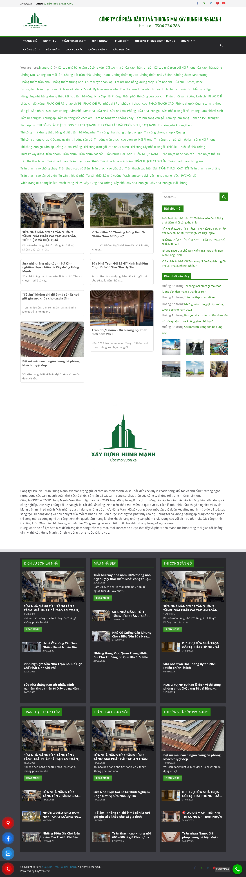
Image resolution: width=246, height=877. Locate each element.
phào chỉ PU (111, 104)
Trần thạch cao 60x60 (84, 161)
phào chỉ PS (74, 104)
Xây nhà (119, 183)
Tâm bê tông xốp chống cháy (113, 118)
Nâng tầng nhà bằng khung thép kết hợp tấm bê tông (57, 96)
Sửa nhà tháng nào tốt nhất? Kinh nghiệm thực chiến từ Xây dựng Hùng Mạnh (50, 267)
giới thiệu (49, 40)
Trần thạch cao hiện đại (141, 168)
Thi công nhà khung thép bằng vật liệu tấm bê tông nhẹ (58, 132)
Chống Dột (30, 49)
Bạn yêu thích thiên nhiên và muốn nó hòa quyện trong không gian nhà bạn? (195, 318)
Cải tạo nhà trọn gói (138, 68)
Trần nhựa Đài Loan (118, 154)
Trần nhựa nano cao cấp (177, 154)
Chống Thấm (96, 49)
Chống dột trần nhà (77, 75)
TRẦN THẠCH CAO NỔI (174, 168)
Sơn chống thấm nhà (67, 111)
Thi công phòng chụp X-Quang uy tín (45, 140)
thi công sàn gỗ (81, 140)
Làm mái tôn (121, 49)
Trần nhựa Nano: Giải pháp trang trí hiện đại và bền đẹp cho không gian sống (201, 835)
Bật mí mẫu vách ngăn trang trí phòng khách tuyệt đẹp (51, 363)
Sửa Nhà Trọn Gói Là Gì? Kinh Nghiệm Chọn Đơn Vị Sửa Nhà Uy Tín (120, 265)
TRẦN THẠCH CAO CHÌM (151, 161)
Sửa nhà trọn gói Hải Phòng (181, 111)
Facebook (147, 89)
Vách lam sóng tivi (135, 176)
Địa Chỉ (125, 89)
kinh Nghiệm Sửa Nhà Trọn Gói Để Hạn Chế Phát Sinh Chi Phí (53, 666)
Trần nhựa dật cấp (91, 154)
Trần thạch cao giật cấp (107, 168)
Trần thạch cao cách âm (116, 161)
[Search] (221, 45)
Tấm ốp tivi (28, 125)
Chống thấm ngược (125, 75)
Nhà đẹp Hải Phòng (107, 96)
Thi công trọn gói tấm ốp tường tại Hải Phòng (51, 147)
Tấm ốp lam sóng (177, 118)
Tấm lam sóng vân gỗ (149, 118)
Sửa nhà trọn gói (149, 111)
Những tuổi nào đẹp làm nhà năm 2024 (62, 3)
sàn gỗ (25, 111)
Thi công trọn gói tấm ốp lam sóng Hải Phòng (185, 140)
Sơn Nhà (186, 40)
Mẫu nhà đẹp (202, 89)
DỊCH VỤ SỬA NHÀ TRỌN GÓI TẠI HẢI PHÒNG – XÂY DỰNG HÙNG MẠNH (201, 645)
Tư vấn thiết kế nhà (71, 176)
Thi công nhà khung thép (175, 125)
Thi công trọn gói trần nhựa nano (106, 147)
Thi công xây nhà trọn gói (148, 147)
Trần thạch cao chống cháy (39, 168)
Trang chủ (30, 40)
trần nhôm (53, 154)
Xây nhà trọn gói (137, 183)
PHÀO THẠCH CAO (161, 104)
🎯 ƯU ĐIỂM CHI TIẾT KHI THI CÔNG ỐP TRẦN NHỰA (202, 814)
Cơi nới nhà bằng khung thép (134, 82)
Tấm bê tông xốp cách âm (75, 118)
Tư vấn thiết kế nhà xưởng (104, 176)
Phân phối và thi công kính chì (186, 96)
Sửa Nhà (51, 49)
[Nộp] (224, 197)
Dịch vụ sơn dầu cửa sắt (75, 89)
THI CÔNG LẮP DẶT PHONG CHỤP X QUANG (66, 125)
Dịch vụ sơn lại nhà (105, 89)
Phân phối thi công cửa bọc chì (143, 96)
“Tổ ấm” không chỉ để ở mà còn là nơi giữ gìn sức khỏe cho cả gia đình (50, 297)
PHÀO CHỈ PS (55, 104)
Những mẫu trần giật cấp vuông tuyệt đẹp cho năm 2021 (192, 307)
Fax (158, 89)
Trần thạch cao (73, 40)
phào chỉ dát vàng (33, 104)
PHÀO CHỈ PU (92, 104)
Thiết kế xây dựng (32, 154)
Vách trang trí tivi (70, 183)
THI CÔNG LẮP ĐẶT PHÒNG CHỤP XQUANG (127, 125)
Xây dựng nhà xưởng (98, 183)
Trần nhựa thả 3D (208, 154)
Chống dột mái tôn (49, 75)
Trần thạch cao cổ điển (74, 168)
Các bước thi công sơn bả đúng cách (192, 329)
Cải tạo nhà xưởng (209, 68)
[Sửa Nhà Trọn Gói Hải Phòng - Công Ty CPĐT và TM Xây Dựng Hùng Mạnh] (38, 21)
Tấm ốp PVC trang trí (205, 118)
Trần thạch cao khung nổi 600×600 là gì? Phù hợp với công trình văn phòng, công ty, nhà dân (132, 835)
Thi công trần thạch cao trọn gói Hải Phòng (123, 140)
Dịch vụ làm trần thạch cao (39, 89)
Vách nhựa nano (161, 176)
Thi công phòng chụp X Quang (155, 40)
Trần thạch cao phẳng (205, 168)
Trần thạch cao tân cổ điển (39, 176)
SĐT (49, 111)
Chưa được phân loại (99, 82)
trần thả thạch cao (33, 161)
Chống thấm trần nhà (35, 82)
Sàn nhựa (37, 111)
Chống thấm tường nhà (67, 82)
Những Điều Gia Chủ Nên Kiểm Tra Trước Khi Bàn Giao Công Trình (192, 253)
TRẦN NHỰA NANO (146, 154)
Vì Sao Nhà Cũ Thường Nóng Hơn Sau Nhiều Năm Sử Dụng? (119, 234)
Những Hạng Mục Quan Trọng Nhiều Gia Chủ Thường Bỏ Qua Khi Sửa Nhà (121, 655)
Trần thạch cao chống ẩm (185, 161)
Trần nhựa (99, 40)
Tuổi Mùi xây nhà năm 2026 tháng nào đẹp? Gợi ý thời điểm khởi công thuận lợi (192, 220)
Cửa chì (179, 82)
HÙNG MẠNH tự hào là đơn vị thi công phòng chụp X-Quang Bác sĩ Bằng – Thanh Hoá (192, 686)
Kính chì (167, 89)
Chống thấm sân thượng (190, 75)
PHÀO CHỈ (121, 40)
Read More (33, 629)
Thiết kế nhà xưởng (192, 147)
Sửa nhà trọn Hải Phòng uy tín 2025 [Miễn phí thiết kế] (189, 666)
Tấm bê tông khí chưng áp (38, 118)
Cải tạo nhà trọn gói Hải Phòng (175, 68)
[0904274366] (237, 869)
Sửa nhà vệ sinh (212, 111)
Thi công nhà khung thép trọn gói (119, 132)
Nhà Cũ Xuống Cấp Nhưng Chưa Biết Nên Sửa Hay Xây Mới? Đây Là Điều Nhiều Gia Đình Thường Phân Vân (131, 634)
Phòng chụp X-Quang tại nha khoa (198, 104)
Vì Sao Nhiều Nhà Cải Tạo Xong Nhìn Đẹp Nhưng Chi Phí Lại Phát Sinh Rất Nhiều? (194, 263)
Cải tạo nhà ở (115, 68)
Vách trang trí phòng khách (39, 183)
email (135, 89)
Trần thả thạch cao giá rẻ (199, 297)
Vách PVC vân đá (185, 176)
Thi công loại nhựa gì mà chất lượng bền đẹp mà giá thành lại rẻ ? (191, 288)
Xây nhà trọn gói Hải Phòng (168, 183)
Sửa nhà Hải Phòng (123, 111)
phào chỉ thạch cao (134, 104)
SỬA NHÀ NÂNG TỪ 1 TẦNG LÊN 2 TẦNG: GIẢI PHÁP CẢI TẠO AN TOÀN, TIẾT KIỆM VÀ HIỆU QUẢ (49, 236)
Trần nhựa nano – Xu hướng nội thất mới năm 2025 (119, 332)
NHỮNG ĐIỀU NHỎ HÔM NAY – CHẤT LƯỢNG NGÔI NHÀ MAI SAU (194, 242)
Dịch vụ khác (74, 49)
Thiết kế (172, 147)
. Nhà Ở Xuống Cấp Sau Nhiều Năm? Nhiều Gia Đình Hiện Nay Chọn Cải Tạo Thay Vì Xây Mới (60, 645)
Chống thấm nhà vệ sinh (156, 75)
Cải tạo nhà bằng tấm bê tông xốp (81, 68)
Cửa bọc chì (164, 82)
